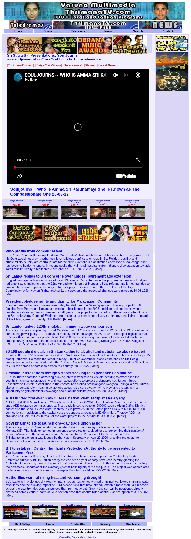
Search (138, 31)
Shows (48, 31)
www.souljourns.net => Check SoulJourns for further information (54, 59)
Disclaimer (133, 524)
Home (18, 31)
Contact (168, 31)
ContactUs (78, 524)
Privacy (105, 524)
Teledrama (78, 31)
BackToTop (22, 524)
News (108, 31)
